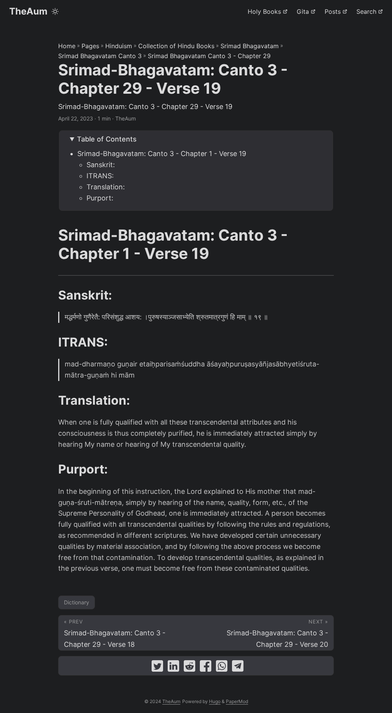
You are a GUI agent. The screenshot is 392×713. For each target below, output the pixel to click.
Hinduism (118, 46)
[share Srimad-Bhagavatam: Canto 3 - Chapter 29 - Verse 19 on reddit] (189, 667)
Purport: (100, 198)
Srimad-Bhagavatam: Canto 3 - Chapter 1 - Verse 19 (161, 154)
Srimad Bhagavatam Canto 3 (100, 56)
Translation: (106, 187)
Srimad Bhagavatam (249, 46)
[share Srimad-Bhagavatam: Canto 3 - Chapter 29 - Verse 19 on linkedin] (173, 667)
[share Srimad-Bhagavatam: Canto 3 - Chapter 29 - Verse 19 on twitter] (157, 667)
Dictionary (76, 602)
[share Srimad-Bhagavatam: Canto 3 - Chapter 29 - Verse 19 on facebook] (205, 667)
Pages (90, 46)
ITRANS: (100, 176)
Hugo (214, 701)
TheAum (28, 11)
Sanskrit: (101, 165)
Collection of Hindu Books (176, 46)
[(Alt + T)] (55, 11)
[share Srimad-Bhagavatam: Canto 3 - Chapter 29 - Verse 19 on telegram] (237, 667)
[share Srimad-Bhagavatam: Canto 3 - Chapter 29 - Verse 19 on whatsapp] (221, 667)
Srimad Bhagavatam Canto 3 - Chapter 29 (209, 56)
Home (66, 46)
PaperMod (237, 701)
